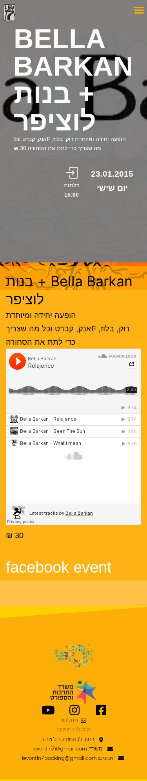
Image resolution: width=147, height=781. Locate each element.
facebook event (58, 567)
